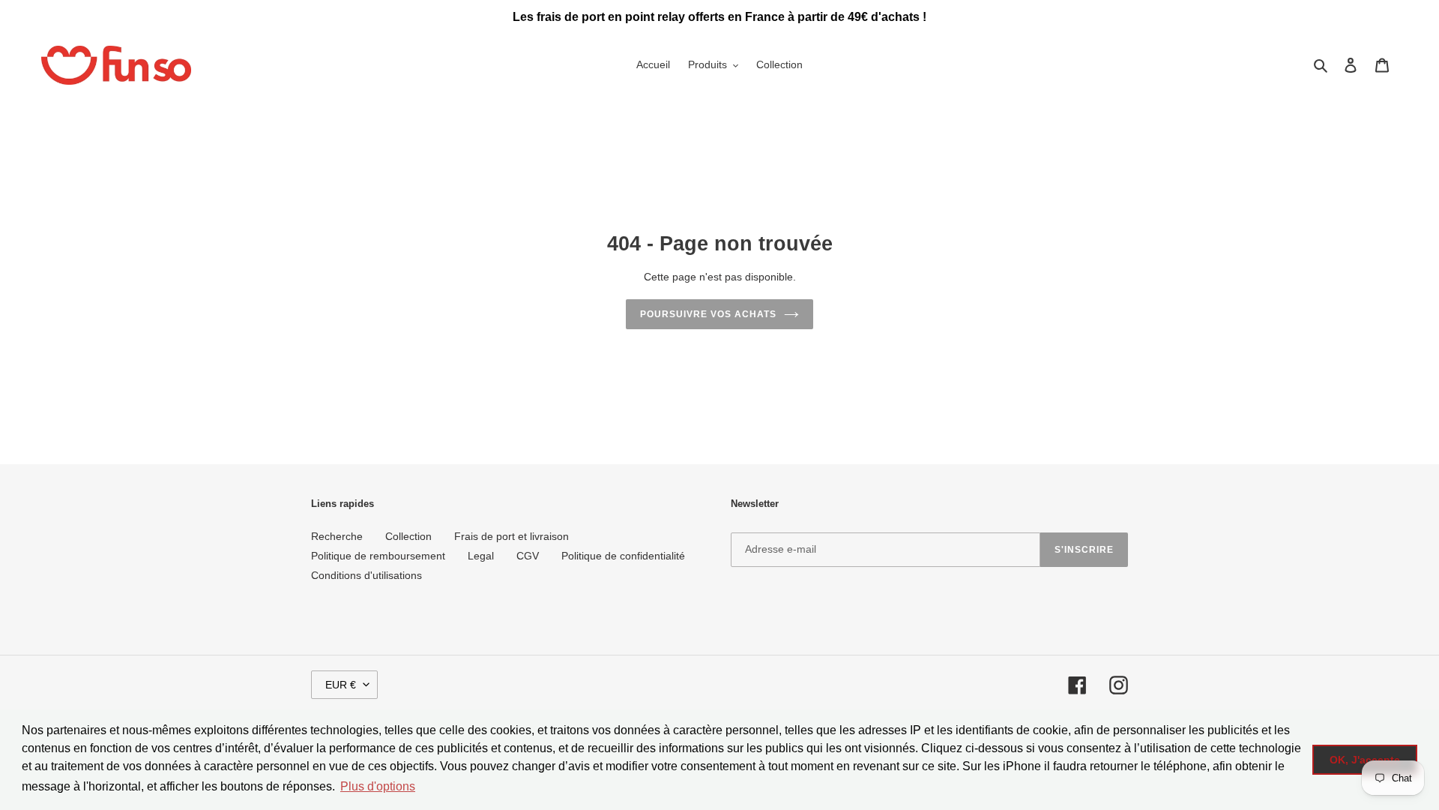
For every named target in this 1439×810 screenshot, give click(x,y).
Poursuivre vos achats (708, 314)
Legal (481, 556)
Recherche (337, 536)
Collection (408, 536)
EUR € (340, 685)
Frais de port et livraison (511, 536)
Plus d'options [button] (377, 786)
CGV (527, 556)
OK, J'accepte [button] (1365, 760)
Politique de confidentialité (623, 556)
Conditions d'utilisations (366, 575)
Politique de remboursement (378, 556)
